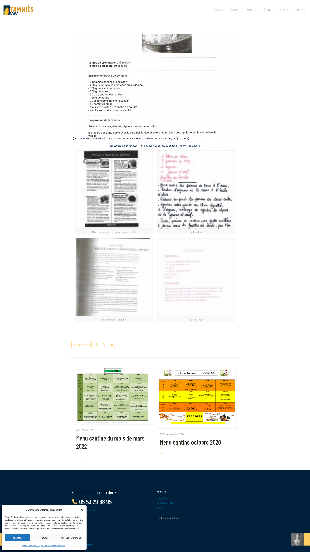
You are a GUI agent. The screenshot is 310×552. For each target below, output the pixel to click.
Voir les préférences (71, 537)
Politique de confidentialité (53, 545)
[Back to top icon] (294, 545)
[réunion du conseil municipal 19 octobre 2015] (300, 539)
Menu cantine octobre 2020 (190, 442)
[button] (81, 509)
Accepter (17, 537)
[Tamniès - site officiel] (18, 9)
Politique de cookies (31, 545)
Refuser (44, 537)
